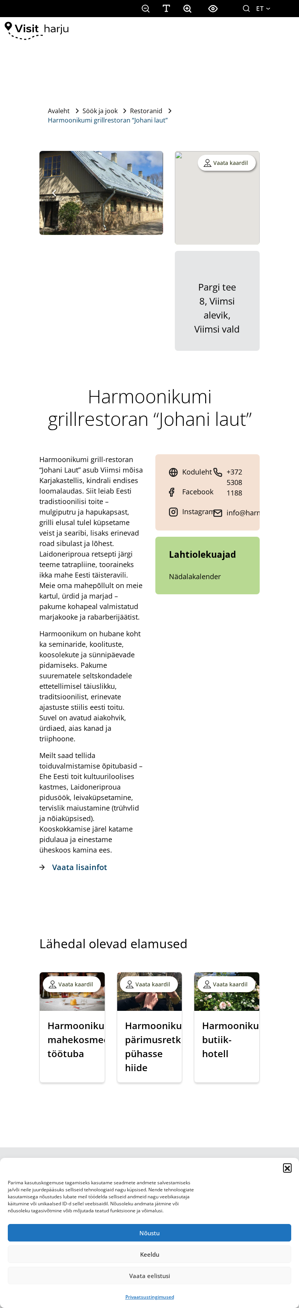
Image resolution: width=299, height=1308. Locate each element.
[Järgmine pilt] (148, 192)
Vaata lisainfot (79, 867)
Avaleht (59, 111)
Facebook (197, 491)
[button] (287, 1167)
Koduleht (197, 471)
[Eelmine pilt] (54, 192)
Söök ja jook (100, 111)
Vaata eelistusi (149, 1276)
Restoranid (146, 111)
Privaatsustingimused (149, 1297)
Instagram (198, 511)
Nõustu (149, 1233)
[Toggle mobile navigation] (283, 31)
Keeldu (149, 1254)
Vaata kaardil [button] (230, 162)
